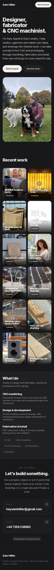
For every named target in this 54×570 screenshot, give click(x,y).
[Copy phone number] (46, 522)
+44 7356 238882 (18, 527)
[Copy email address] (46, 504)
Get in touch (43, 5)
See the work (33, 68)
